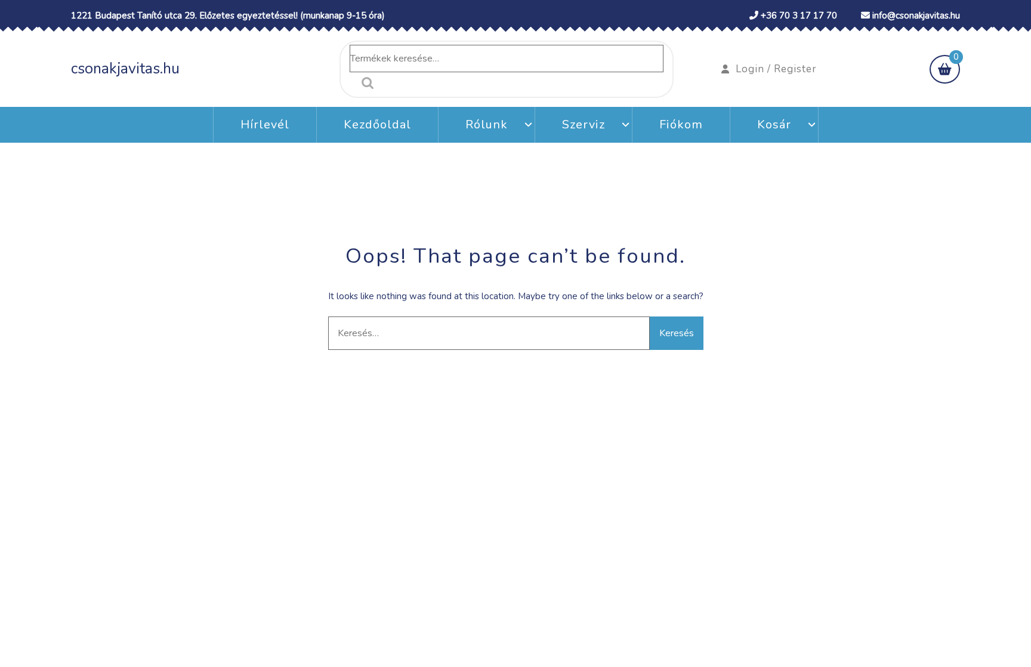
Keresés (364, 83)
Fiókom (681, 124)
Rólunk (486, 124)
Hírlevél (264, 124)
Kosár (774, 124)
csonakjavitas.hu (125, 69)
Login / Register (776, 69)
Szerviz (583, 124)
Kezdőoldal (377, 124)
